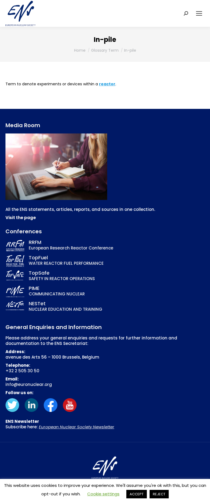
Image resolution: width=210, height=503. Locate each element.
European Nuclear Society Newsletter (76, 427)
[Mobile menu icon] (199, 13)
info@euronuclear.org (28, 384)
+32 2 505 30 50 (22, 371)
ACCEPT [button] (137, 494)
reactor (107, 84)
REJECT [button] (159, 494)
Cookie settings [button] (103, 494)
